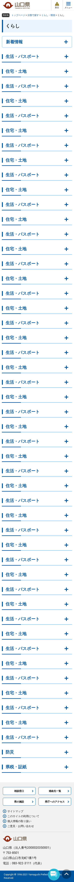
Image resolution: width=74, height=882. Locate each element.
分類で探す (33, 15)
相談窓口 (19, 791)
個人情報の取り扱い (19, 821)
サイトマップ (15, 811)
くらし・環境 (48, 15)
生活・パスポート (23, 56)
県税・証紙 (16, 766)
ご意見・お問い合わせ (20, 826)
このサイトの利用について (23, 816)
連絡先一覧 (55, 791)
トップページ (18, 15)
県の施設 (19, 801)
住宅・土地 (16, 71)
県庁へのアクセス (55, 801)
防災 (10, 752)
